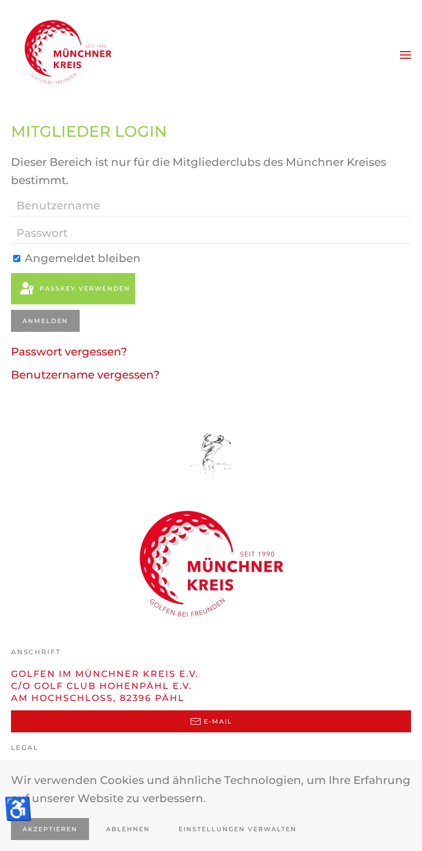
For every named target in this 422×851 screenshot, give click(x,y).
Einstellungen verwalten (238, 829)
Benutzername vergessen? (85, 374)
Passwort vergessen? (69, 351)
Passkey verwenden (83, 288)
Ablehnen (128, 829)
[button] (405, 55)
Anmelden (45, 321)
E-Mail (218, 721)
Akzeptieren (50, 829)
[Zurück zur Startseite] (66, 55)
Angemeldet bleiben (81, 258)
